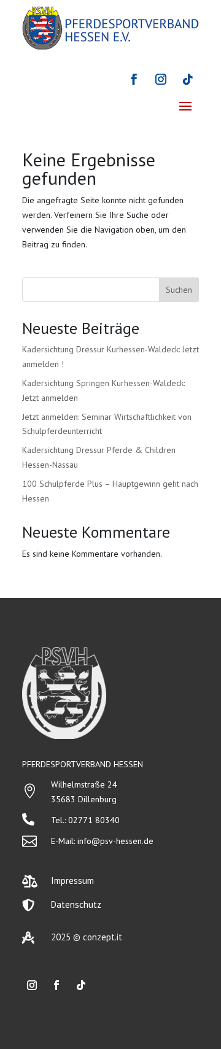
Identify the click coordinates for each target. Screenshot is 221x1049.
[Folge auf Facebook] (134, 79)
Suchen (179, 289)
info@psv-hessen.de (115, 840)
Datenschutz (76, 904)
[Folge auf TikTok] (188, 79)
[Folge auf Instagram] (161, 79)
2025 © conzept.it (86, 937)
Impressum (72, 880)
